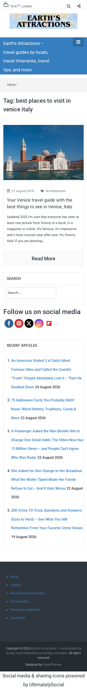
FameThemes (52, 664)
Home (11, 84)
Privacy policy (19, 601)
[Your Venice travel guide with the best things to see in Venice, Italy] (43, 152)
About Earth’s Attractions (27, 593)
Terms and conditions (25, 609)
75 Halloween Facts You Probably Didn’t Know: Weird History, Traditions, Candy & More (43, 409)
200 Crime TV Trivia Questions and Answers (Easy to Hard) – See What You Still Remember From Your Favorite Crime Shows (47, 519)
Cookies (15, 585)
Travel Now (17, 618)
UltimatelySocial (46, 684)
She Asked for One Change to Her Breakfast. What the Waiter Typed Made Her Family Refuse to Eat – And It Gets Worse (47, 480)
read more (43, 258)
